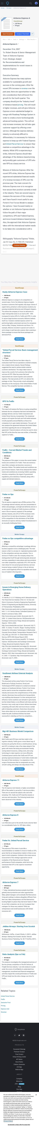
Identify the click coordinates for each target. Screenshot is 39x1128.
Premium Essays (19, 1052)
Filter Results (31, 39)
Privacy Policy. (8, 1121)
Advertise (19, 1081)
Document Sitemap (19, 1049)
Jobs (16, 1084)
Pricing (3, 1006)
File (4, 39)
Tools (14, 39)
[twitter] (20, 1036)
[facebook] (15, 1036)
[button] (2, 2)
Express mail (5, 1009)
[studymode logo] (13, 3)
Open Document (8, 34)
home (3, 8)
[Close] (36, 1095)
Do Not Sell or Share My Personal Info (19, 1124)
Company (19, 1079)
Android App (19, 1069)
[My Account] (37, 3)
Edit (9, 39)
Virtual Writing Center (19, 1057)
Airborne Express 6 (21, 18)
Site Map (19, 1089)
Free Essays (19, 1054)
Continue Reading (19, 245)
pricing (20, 105)
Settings (21, 39)
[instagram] (24, 1036)
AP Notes (19, 1059)
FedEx (3, 999)
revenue (24, 88)
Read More (19, 339)
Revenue (3, 1012)
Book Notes (19, 1062)
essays (9, 8)
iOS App (19, 1067)
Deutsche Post (5, 1002)
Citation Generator (19, 1064)
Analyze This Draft (23, 34)
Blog (19, 1087)
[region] (19, 1110)
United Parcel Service (14, 144)
